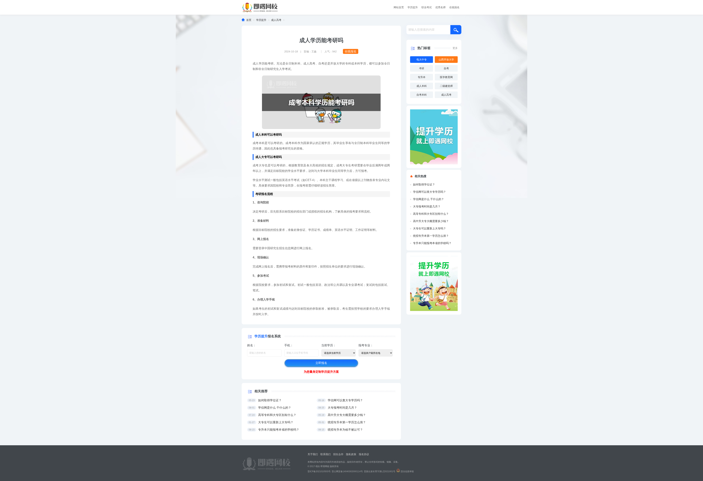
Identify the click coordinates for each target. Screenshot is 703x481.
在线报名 (454, 7)
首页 (248, 20)
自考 (446, 68)
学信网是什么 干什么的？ (428, 199)
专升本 (421, 77)
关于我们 (313, 454)
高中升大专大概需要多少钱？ (431, 221)
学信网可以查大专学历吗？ (429, 191)
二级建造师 (446, 85)
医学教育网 (446, 77)
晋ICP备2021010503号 (319, 471)
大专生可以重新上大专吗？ (429, 228)
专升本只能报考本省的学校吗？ (432, 243)
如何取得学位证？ (424, 184)
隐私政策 (351, 454)
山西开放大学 (446, 59)
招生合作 (338, 454)
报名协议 (364, 454)
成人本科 (421, 85)
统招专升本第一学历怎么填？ (431, 235)
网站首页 (399, 7)
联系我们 (325, 454)
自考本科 (421, 94)
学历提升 (413, 7)
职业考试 (426, 7)
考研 (421, 68)
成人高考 (276, 20)
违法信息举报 (407, 471)
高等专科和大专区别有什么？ (431, 213)
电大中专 (421, 59)
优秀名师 (440, 7)
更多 (455, 48)
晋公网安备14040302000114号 (347, 471)
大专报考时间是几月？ (426, 206)
